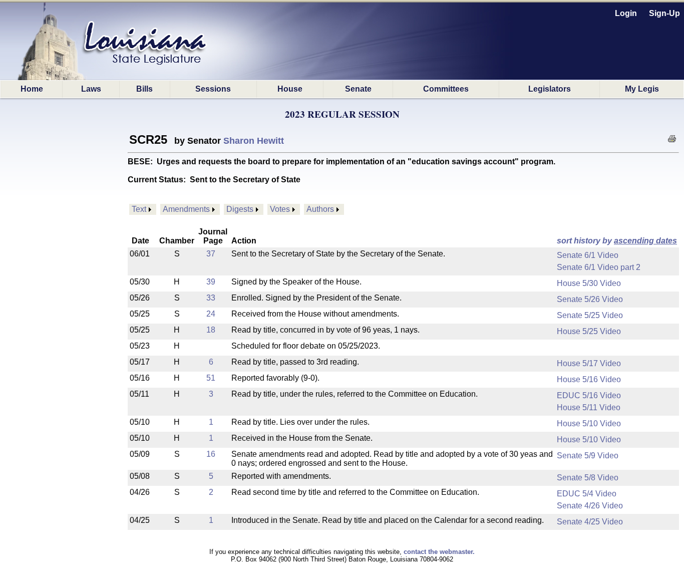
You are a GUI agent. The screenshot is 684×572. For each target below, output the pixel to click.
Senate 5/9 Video (587, 455)
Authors (320, 209)
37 (210, 253)
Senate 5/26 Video (590, 299)
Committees (446, 89)
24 (210, 314)
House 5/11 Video (588, 407)
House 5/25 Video (589, 331)
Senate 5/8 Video (587, 477)
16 (210, 454)
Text (139, 209)
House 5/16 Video (589, 379)
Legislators (549, 89)
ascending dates (645, 240)
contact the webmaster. (439, 551)
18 (210, 330)
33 (210, 298)
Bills (144, 89)
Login (626, 13)
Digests (239, 209)
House (289, 89)
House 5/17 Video (589, 363)
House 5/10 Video (589, 423)
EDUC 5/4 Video (586, 493)
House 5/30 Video (589, 283)
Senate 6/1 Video (587, 255)
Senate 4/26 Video (590, 505)
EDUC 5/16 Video (589, 395)
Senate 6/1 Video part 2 (598, 267)
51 (210, 378)
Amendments (186, 209)
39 (210, 281)
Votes (280, 209)
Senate (358, 89)
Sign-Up (664, 13)
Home (32, 89)
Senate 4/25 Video (590, 521)
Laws (91, 89)
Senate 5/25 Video (590, 315)
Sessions (213, 89)
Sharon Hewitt (253, 141)
